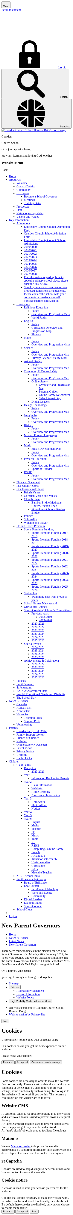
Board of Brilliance (35, 882)
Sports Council (33, 906)
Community (23, 189)
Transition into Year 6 (44, 859)
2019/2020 (30, 246)
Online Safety (39, 381)
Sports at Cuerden (42, 468)
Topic (34, 838)
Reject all (8, 1062)
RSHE (28, 472)
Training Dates (32, 203)
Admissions (23, 223)
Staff (19, 209)
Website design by (27, 1014)
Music (27, 445)
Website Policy (25, 997)
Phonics (36, 334)
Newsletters (23, 711)
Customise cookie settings (45, 1062)
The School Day (26, 697)
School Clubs (24, 909)
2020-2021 (37, 623)
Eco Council (31, 885)
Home (12, 176)
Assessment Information (45, 795)
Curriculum (23, 304)
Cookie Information (28, 994)
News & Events (18, 701)
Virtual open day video (29, 213)
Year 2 (28, 781)
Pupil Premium (25, 684)
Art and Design (33, 361)
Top (5, 1021)
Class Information (41, 785)
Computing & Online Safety (40, 371)
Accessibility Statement (30, 990)
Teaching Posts (33, 717)
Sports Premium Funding (39, 529)
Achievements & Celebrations (41, 660)
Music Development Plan (46, 448)
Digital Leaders (40, 401)
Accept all (22, 1062)
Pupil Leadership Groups (31, 879)
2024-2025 (37, 637)
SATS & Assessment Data (31, 690)
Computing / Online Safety (47, 848)
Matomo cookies (21, 1146)
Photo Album (39, 805)
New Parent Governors (22, 944)
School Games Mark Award (40, 603)
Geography (30, 415)
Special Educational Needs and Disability (40, 694)
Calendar (21, 704)
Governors (22, 193)
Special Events (32, 643)
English (28, 320)
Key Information (19, 220)
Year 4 (28, 811)
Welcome (22, 183)
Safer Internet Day (50, 398)
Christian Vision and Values (40, 495)
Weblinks (36, 788)
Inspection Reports (27, 485)
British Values (32, 492)
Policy (35, 310)
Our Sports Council (35, 606)
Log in (62, 67)
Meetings (29, 199)
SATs (34, 869)
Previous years (40, 613)
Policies (28, 516)
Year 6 (28, 818)
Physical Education (35, 458)
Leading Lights (33, 902)
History (28, 425)
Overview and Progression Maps (50, 314)
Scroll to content (11, 9)
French (35, 852)
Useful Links (24, 758)
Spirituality (30, 519)
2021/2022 (30, 253)
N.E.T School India (28, 875)
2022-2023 (37, 630)
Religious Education (36, 307)
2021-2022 (37, 627)
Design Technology (35, 405)
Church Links (32, 499)
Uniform (21, 754)
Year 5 (28, 815)
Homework (38, 801)
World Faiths (39, 317)
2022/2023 (30, 257)
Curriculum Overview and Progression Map (47, 329)
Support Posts (32, 721)
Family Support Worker (30, 734)
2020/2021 (30, 250)
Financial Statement (28, 482)
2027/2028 (30, 273)
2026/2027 (30, 270)
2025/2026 (30, 267)
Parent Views (24, 748)
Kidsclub (21, 741)
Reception (30, 768)
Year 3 (28, 798)
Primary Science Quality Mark (49, 357)
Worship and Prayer (35, 522)
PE (33, 832)
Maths (27, 337)
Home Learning (40, 791)
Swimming (30, 593)
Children (14, 761)
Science (28, 347)
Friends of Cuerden (27, 738)
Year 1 (28, 774)
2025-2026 (37, 640)
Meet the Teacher (41, 872)
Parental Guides (48, 391)
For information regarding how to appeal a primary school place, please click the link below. (46, 280)
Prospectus (22, 206)
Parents (13, 727)
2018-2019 (45, 616)
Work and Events (41, 892)
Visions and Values (27, 216)
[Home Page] (33, 130)
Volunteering (24, 724)
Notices (35, 808)
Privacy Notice (25, 751)
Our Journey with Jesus (30, 489)
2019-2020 (45, 620)
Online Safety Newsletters (54, 394)
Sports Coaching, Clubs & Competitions (48, 610)
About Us (15, 179)
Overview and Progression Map (50, 354)
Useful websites (40, 862)
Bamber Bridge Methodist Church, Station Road (46, 504)
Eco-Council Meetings (44, 889)
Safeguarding (24, 687)
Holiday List (23, 707)
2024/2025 (30, 263)
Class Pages (23, 764)
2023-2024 (37, 633)
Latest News (16, 941)
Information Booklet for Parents (50, 778)
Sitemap (14, 983)
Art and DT (38, 855)
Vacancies (22, 714)
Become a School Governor (40, 196)
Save (34, 1211)
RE (33, 842)
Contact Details (25, 186)
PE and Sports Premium (30, 526)
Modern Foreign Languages (40, 435)
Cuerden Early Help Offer (31, 731)
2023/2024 (30, 260)
